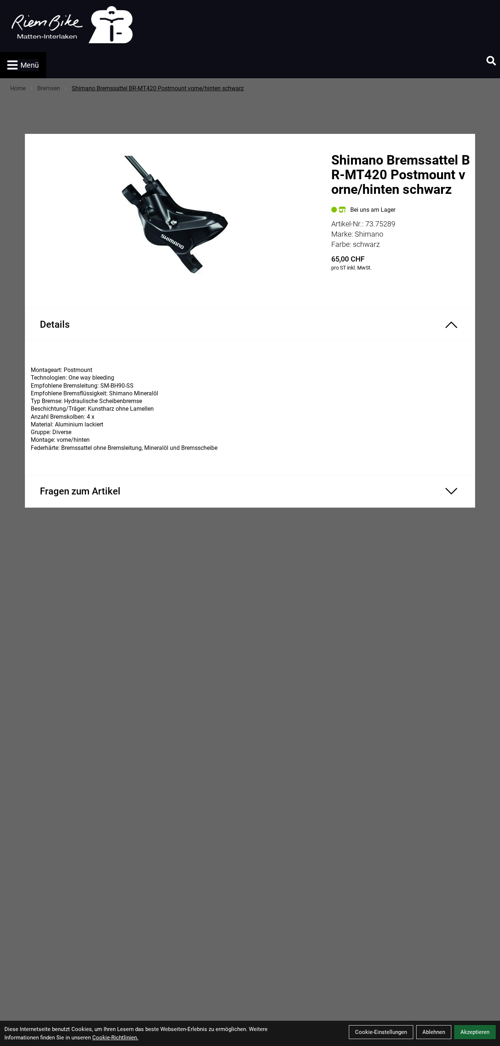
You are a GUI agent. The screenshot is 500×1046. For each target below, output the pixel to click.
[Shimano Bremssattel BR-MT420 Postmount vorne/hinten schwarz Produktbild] (174, 215)
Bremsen (48, 88)
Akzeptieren (474, 1032)
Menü (29, 65)
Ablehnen (433, 1032)
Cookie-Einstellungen (381, 1032)
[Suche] (491, 60)
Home (18, 88)
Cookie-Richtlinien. (115, 1037)
